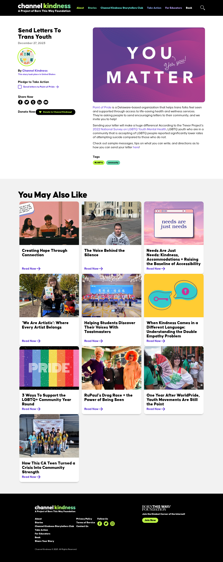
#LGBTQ (99, 163)
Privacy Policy (84, 519)
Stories (92, 8)
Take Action (154, 8)
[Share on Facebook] (20, 102)
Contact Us (82, 526)
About (80, 8)
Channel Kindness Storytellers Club (122, 8)
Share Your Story (44, 541)
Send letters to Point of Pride (39, 86)
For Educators (173, 8)
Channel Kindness (35, 70)
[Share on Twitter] (26, 102)
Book (189, 8)
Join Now (150, 520)
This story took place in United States (36, 74)
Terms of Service (85, 522)
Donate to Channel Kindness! (57, 112)
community (113, 163)
